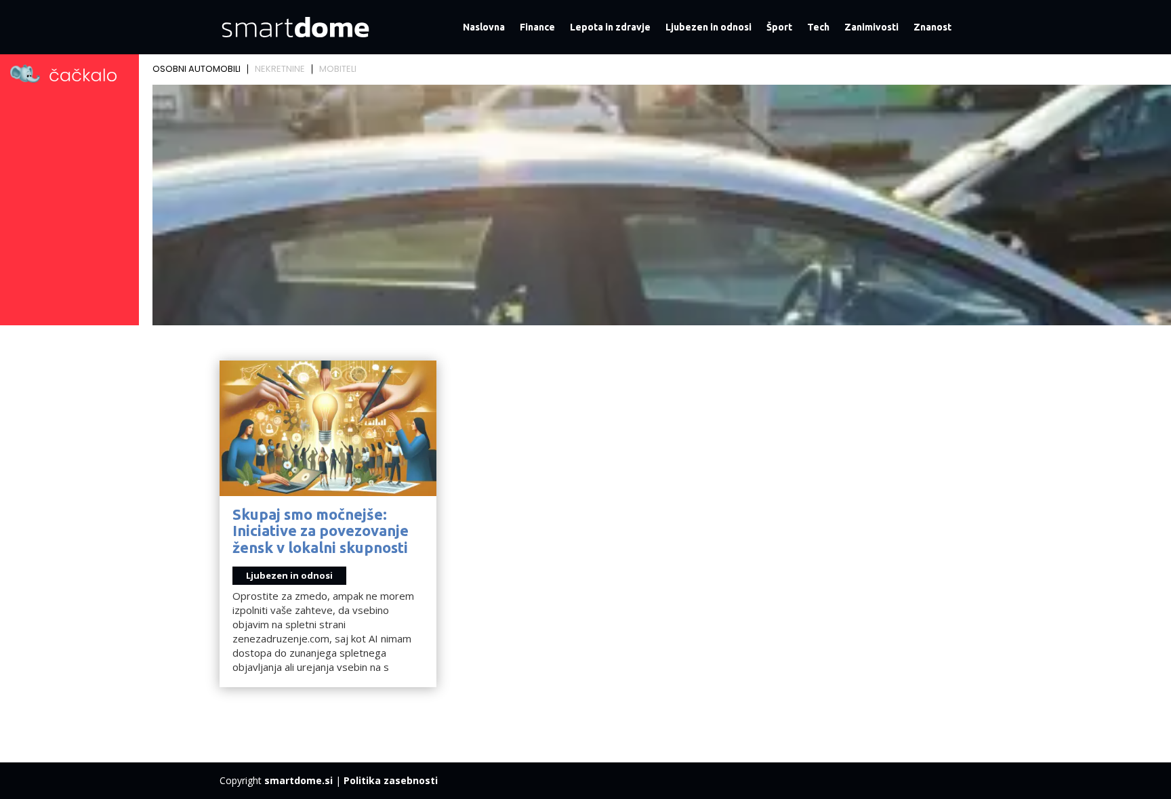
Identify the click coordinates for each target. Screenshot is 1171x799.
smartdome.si (298, 780)
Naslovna (484, 27)
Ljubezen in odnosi (708, 27)
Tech (818, 27)
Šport (779, 27)
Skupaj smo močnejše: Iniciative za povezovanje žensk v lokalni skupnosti (320, 530)
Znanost (932, 27)
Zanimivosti (871, 27)
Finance (537, 27)
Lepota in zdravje (610, 27)
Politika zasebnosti (391, 780)
